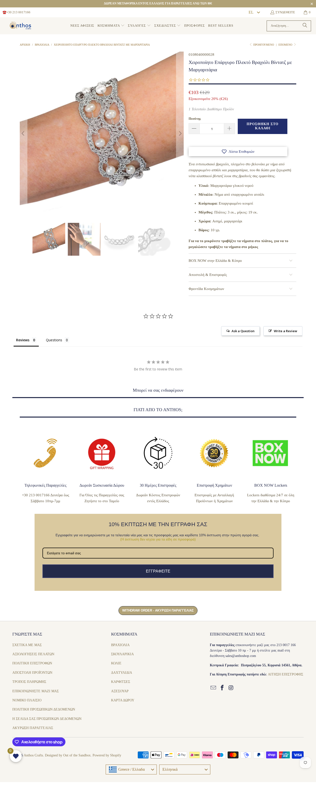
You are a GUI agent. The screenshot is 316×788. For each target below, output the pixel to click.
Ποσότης (195, 118)
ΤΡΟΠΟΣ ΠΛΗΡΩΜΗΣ (29, 682)
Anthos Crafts (33, 755)
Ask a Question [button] (243, 331)
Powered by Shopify (107, 755)
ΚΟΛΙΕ (116, 663)
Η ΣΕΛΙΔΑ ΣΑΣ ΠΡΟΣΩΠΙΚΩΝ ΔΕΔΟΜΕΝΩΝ (46, 719)
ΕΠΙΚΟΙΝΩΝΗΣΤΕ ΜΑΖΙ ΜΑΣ (35, 691)
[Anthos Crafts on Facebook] (222, 688)
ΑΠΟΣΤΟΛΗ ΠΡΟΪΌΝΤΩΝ (32, 672)
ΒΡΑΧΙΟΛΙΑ (120, 645)
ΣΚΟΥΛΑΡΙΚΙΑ (122, 654)
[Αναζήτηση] (305, 25)
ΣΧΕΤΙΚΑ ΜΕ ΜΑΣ (27, 645)
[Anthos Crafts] (21, 25)
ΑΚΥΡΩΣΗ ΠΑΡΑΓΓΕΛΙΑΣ (32, 728)
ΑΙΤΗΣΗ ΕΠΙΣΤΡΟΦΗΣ (285, 674)
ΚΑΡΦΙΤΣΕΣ (120, 682)
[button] (111, 26)
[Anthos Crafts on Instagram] (231, 688)
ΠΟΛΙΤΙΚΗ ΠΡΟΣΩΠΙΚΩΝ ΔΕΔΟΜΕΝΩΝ (43, 709)
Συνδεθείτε (285, 12)
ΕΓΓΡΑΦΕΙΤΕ (158, 571)
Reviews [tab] (22, 340)
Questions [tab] (54, 340)
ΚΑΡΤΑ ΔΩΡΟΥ (122, 700)
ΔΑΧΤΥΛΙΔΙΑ (121, 672)
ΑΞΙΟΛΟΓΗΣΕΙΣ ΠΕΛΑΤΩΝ (33, 654)
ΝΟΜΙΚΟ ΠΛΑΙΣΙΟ (26, 700)
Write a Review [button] (285, 331)
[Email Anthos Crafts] (213, 688)
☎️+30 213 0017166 (16, 12)
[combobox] (254, 12)
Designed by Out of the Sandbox (68, 755)
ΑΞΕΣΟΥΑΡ (120, 691)
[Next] (180, 133)
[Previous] (23, 133)
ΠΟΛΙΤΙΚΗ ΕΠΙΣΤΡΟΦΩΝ (32, 663)
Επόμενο (285, 44)
